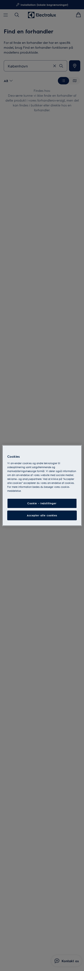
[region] (42, 485)
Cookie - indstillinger (42, 503)
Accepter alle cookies (42, 515)
